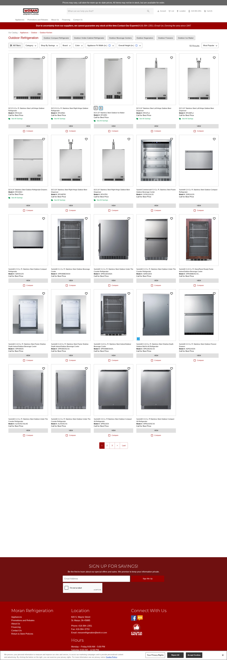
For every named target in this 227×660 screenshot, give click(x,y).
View (28, 126)
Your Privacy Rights (155, 655)
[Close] (223, 655)
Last (124, 445)
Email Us (159, 26)
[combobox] (31, 45)
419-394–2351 (85, 626)
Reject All (175, 655)
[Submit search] (148, 11)
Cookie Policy (111, 657)
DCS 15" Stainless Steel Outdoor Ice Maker (109, 113)
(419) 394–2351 (145, 26)
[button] (158, 11)
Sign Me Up (148, 579)
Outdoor (34, 33)
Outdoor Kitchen (46, 33)
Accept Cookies (194, 655)
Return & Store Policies (22, 634)
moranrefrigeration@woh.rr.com (92, 633)
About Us (55, 20)
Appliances (19, 20)
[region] (113, 655)
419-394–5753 (82, 629)
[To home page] (37, 11)
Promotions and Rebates (37, 20)
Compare (29, 131)
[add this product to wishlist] (43, 58)
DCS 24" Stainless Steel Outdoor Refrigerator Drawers (27, 190)
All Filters (17, 45)
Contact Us (77, 20)
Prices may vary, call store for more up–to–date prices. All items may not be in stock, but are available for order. (114, 3)
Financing (66, 20)
